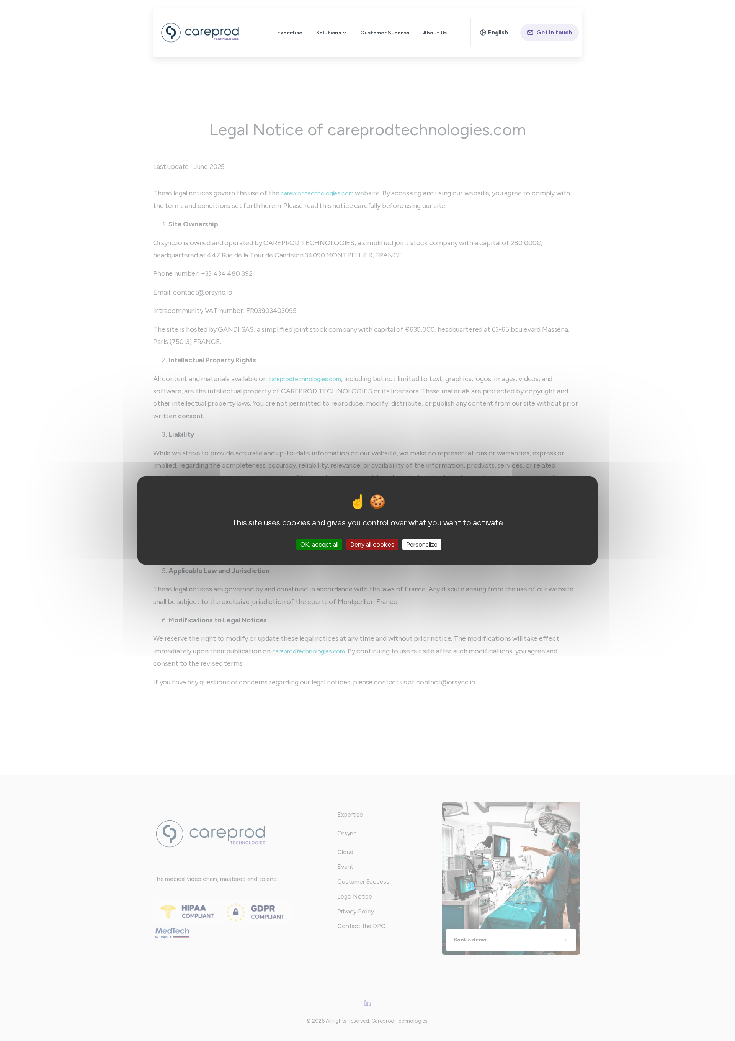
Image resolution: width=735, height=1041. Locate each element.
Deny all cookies (372, 544)
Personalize (422, 544)
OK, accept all (319, 544)
